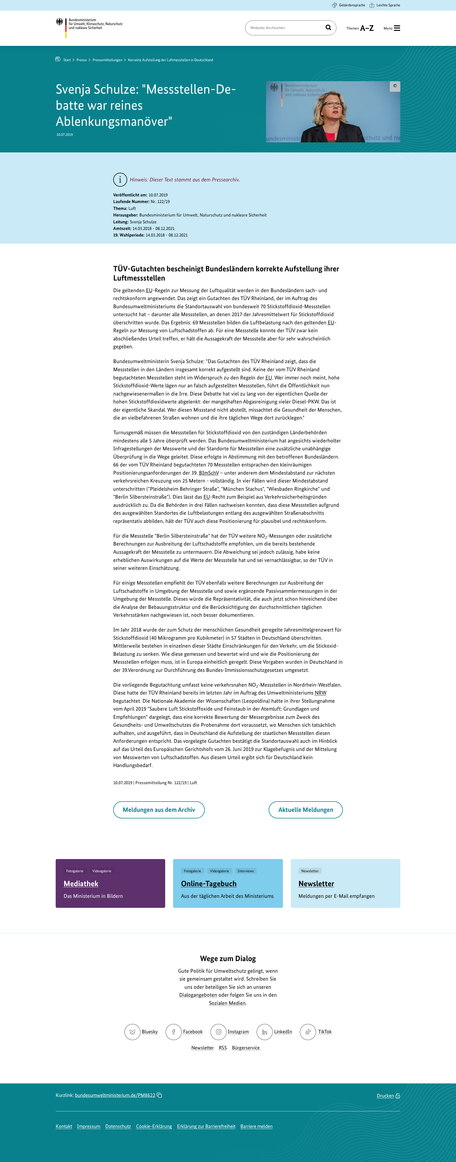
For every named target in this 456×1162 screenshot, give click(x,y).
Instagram (238, 1032)
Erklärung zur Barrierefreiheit (206, 1126)
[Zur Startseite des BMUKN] (94, 28)
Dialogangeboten (198, 995)
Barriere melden (256, 1126)
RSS (223, 1048)
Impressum (88, 1126)
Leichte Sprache (388, 5)
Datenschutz (118, 1126)
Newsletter (316, 883)
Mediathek (81, 883)
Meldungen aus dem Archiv (159, 809)
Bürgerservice (246, 1048)
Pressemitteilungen (107, 60)
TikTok (325, 1032)
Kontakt (64, 1126)
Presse (82, 60)
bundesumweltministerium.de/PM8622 (115, 1095)
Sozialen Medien (227, 1003)
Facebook (193, 1032)
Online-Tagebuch (209, 883)
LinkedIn (283, 1032)
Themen (352, 30)
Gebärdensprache (352, 5)
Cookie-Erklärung (154, 1126)
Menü (388, 28)
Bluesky (150, 1032)
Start (67, 60)
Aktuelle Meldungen (305, 809)
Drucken (385, 1096)
